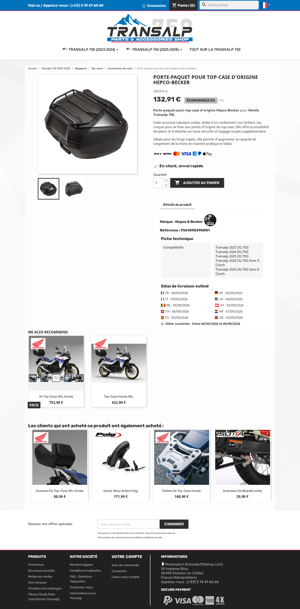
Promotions (36, 565)
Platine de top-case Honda (181, 491)
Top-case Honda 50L (119, 396)
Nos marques (37, 582)
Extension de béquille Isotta (242, 491)
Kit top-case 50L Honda (56, 396)
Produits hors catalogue (44, 588)
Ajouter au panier (197, 182)
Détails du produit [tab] (177, 205)
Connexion (119, 571)
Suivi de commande (125, 565)
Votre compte (127, 556)
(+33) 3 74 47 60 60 (86, 5)
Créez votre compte (125, 577)
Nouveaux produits (41, 571)
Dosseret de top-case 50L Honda (59, 491)
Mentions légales (81, 565)
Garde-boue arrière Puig (120, 491)
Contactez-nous (81, 587)
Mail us (34, 5)
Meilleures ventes (40, 576)
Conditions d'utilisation (85, 571)
